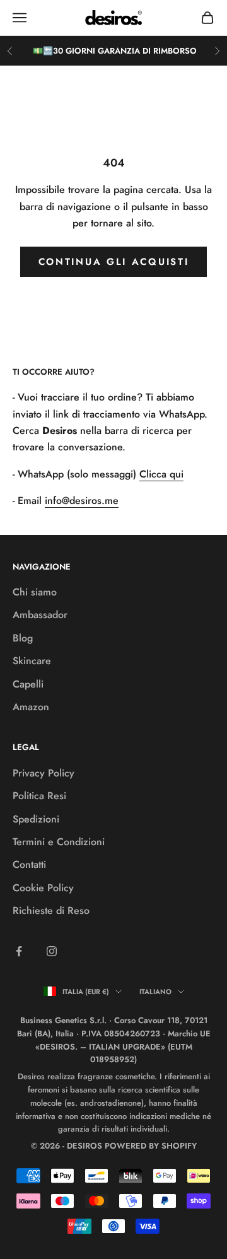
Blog (23, 638)
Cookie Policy (43, 888)
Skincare (32, 660)
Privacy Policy (43, 773)
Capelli (28, 684)
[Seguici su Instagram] (51, 951)
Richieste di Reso (51, 910)
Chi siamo (35, 592)
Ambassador (40, 614)
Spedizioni (36, 819)
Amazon (31, 707)
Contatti (29, 864)
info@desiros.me (82, 500)
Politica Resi (39, 795)
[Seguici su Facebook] (19, 951)
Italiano (155, 992)
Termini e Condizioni (59, 841)
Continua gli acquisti (113, 262)
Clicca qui (161, 474)
